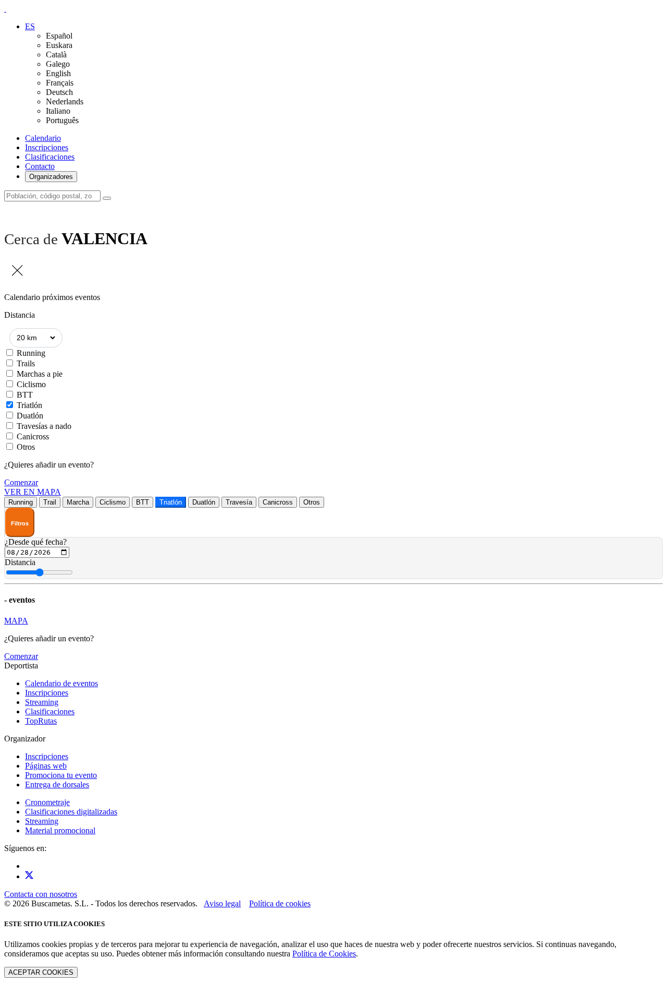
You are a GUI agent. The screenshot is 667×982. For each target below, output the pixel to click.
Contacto (40, 166)
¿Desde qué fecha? (36, 541)
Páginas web (46, 765)
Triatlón (29, 405)
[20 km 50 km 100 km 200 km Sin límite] (36, 338)
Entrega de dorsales (57, 784)
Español (59, 35)
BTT (25, 394)
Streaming (41, 702)
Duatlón (30, 415)
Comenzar (21, 482)
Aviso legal (222, 903)
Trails (26, 363)
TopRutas (41, 720)
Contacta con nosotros (40, 894)
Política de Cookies (324, 953)
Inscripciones (46, 147)
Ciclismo (31, 384)
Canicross (33, 436)
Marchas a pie (40, 373)
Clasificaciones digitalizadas (71, 811)
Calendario (43, 138)
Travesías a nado (44, 426)
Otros (26, 446)
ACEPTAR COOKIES (40, 972)
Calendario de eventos (61, 683)
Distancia (20, 562)
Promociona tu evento (61, 775)
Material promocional (60, 830)
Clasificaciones (50, 156)
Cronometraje (47, 802)
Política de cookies (280, 903)
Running (31, 353)
